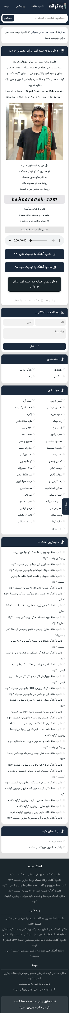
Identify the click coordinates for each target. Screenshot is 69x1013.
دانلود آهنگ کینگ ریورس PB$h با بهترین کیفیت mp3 (33, 688)
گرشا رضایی (26, 461)
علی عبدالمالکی (24, 421)
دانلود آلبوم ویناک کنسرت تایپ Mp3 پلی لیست (36, 712)
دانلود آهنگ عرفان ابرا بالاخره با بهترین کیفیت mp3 (35, 765)
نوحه (6, 6)
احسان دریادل (54, 408)
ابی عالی (28, 495)
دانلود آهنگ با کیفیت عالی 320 (33, 254)
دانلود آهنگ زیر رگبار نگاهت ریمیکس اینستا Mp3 (36, 724)
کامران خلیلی (25, 515)
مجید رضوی (56, 434)
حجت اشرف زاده (23, 408)
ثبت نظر (34, 346)
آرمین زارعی (56, 401)
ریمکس (58, 376)
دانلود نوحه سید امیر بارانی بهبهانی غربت (33, 50)
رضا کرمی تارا (55, 481)
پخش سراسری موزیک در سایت (45, 847)
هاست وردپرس (54, 841)
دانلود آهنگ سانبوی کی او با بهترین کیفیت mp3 (36, 564)
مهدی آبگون (26, 508)
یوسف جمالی (25, 522)
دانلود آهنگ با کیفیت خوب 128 (32, 267)
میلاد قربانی (56, 522)
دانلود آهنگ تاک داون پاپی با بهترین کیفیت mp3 (36, 812)
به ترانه (61, 32)
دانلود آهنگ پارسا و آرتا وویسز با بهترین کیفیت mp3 (34, 818)
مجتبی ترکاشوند (53, 488)
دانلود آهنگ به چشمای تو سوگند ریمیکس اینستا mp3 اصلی (34, 929)
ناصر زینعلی (56, 454)
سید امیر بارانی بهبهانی (42, 32)
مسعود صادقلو (54, 441)
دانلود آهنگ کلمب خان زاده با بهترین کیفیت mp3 (35, 588)
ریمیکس (20, 6)
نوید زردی (57, 528)
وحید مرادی (56, 515)
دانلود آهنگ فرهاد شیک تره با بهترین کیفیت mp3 (35, 570)
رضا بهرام (57, 421)
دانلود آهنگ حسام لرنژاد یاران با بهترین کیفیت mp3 (34, 718)
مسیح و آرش (25, 441)
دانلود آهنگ (37, 6)
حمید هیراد (56, 414)
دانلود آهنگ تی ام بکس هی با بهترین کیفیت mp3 (35, 694)
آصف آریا (27, 401)
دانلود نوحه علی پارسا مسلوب (34, 984)
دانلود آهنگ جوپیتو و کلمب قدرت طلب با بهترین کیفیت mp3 (34, 885)
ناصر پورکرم (26, 454)
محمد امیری (26, 488)
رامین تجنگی (55, 495)
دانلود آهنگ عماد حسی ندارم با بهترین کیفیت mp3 (34, 800)
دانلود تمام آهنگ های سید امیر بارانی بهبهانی (34, 284)
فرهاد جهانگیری (24, 481)
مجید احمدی (25, 501)
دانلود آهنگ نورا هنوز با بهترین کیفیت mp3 (39, 806)
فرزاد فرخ (57, 428)
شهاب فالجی (55, 475)
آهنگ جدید (26, 370)
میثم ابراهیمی (25, 448)
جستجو (8, 18)
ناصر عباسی (55, 508)
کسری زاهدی (55, 461)
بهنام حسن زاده (54, 501)
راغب (29, 414)
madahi (58, 370)
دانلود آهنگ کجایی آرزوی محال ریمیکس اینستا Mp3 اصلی (34, 935)
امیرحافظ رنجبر (24, 475)
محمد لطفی (26, 434)
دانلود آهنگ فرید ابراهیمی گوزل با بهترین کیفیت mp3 (33, 783)
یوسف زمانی (55, 468)
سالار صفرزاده (25, 468)
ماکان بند (27, 428)
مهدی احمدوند (54, 448)
